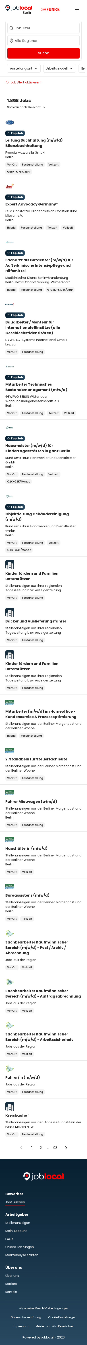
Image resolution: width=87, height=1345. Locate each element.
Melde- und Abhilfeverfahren (55, 1326)
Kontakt (11, 1292)
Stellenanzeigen (17, 1223)
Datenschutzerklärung (26, 1317)
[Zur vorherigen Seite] (21, 1147)
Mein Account (16, 1231)
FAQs (9, 1239)
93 (55, 1147)
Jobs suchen (15, 1202)
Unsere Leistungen (19, 1247)
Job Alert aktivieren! (26, 82)
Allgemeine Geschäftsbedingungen (43, 1308)
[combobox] (43, 28)
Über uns (12, 1275)
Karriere (11, 1284)
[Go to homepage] (18, 9)
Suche (43, 53)
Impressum (21, 1326)
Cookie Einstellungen (62, 1317)
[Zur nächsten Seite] (66, 1147)
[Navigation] (77, 9)
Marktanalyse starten (21, 1255)
